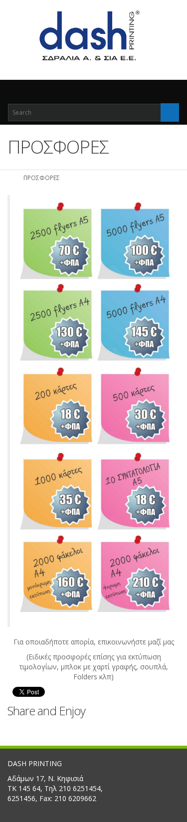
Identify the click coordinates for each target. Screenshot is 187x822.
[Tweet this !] (37, 729)
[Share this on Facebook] (16, 729)
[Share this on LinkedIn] (79, 729)
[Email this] (142, 729)
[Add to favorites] (121, 729)
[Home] (10, 178)
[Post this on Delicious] (58, 729)
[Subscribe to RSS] (163, 729)
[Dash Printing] (93, 36)
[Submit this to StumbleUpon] (100, 729)
